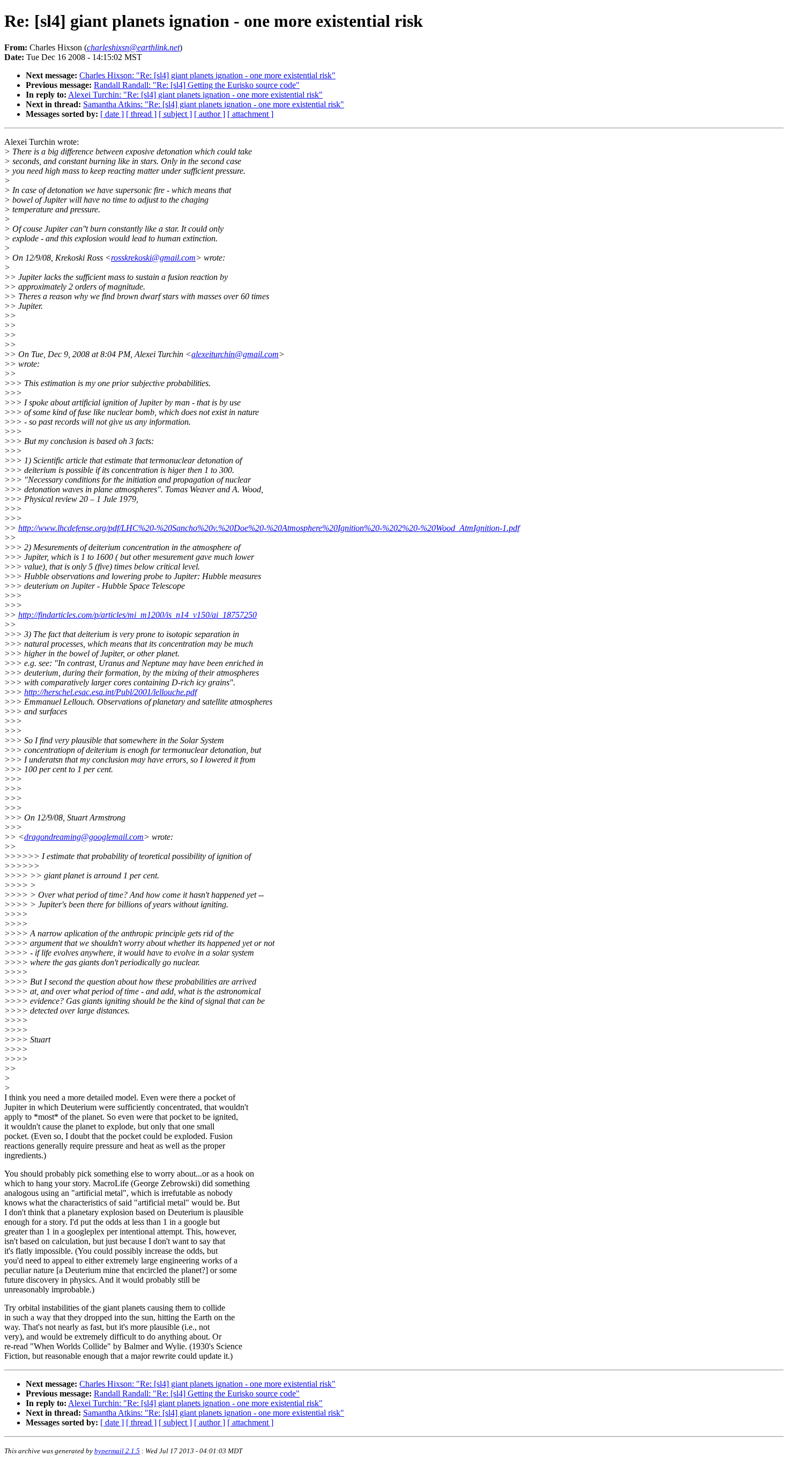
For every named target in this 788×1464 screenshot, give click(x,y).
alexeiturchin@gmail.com (235, 354)
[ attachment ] (250, 114)
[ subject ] (175, 114)
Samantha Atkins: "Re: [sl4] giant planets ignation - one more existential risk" (213, 104)
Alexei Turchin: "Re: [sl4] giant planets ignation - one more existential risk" (195, 94)
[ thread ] (141, 114)
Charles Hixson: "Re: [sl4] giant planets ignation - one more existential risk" (207, 75)
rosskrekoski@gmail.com (153, 257)
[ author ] (209, 114)
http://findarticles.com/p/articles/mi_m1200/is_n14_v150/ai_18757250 (137, 614)
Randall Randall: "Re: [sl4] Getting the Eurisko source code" (197, 85)
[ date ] (112, 114)
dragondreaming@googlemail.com (84, 836)
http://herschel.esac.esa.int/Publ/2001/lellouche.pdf (110, 692)
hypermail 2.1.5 (117, 1451)
